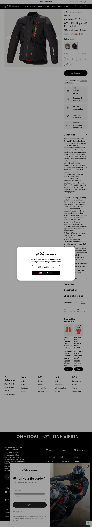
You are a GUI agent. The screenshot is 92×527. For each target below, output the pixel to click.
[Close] (70, 250)
